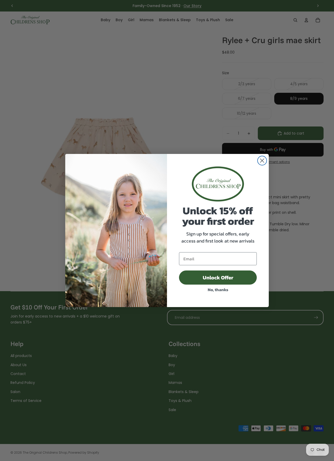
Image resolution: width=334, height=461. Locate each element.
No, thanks (218, 289)
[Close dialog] (262, 160)
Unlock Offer (218, 277)
